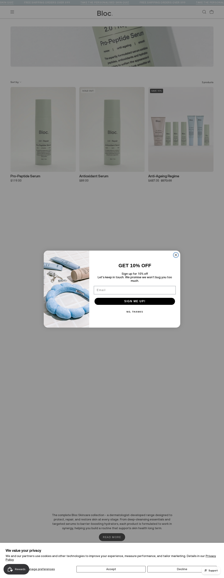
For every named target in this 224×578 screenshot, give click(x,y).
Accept (111, 569)
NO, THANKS (135, 312)
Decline (182, 569)
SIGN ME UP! (134, 301)
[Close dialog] (175, 255)
